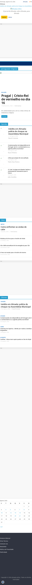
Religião (3, 92)
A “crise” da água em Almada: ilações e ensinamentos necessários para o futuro (19, 171)
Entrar (10, 17)
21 (20, 516)
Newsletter (3, 546)
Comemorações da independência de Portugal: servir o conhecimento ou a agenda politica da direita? (19, 147)
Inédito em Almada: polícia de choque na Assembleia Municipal (18, 131)
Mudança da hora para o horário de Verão (12, 238)
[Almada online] (2, 63)
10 (1, 513)
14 (20, 513)
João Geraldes (12, 177)
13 (15, 513)
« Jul (1, 527)
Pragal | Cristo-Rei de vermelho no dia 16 (15, 99)
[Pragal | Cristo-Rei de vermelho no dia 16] (16, 73)
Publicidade (3, 552)
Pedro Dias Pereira (13, 162)
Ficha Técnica (4, 541)
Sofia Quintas (18, 106)
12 (11, 513)
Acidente (3, 337)
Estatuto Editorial (5, 538)
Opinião (4, 124)
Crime (2, 326)
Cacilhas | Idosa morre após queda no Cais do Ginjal (15, 339)
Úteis (3, 220)
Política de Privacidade (6, 549)
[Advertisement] (16, 41)
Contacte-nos (4, 544)
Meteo (2, 224)
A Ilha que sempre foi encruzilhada (18, 158)
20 (15, 516)
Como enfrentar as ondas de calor (14, 228)
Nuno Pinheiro (12, 153)
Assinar (4, 17)
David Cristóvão (13, 138)
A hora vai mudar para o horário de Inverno (13, 252)
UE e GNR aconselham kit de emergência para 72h (15, 245)
